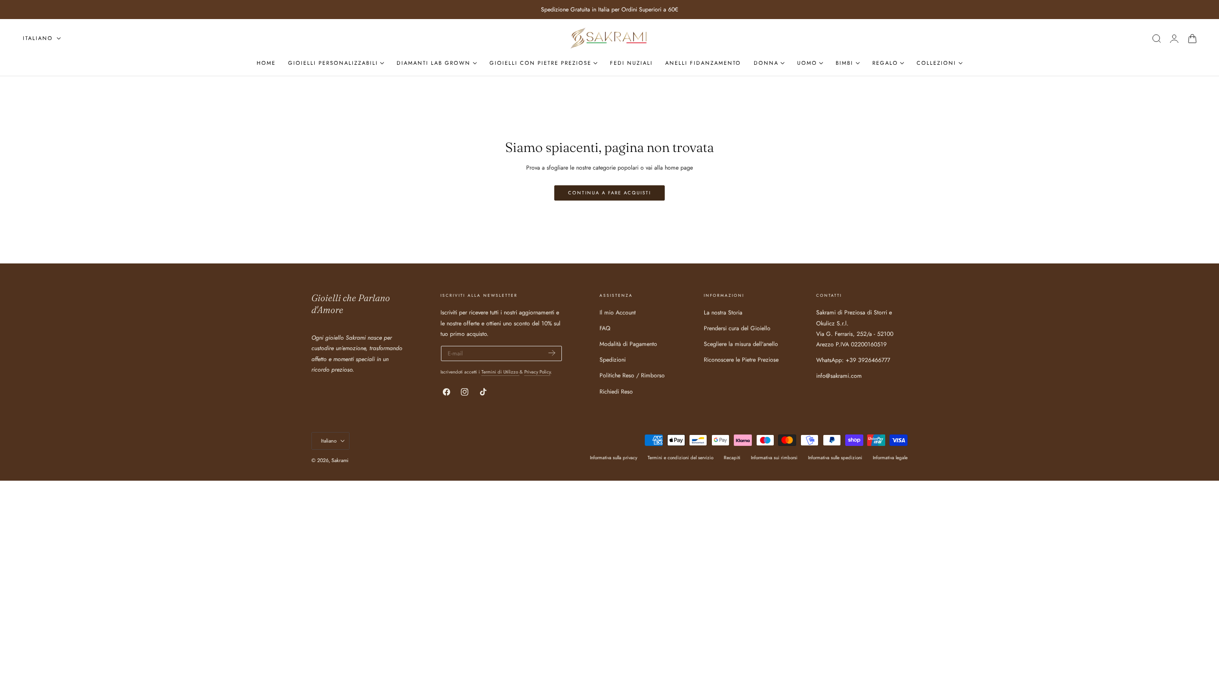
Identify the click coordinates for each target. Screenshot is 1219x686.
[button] (1156, 38)
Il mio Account (618, 312)
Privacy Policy (537, 371)
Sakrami (340, 460)
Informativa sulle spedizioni (835, 458)
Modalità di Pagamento (628, 344)
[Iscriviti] (551, 352)
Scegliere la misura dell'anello (741, 344)
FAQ (605, 328)
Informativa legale (890, 458)
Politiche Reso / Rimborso (632, 376)
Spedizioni (613, 360)
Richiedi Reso (616, 391)
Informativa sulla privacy (613, 458)
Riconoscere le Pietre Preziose (741, 360)
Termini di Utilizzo (500, 371)
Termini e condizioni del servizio (680, 458)
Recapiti (732, 458)
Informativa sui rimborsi (774, 458)
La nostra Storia (723, 312)
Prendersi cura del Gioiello (737, 328)
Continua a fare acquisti (609, 193)
